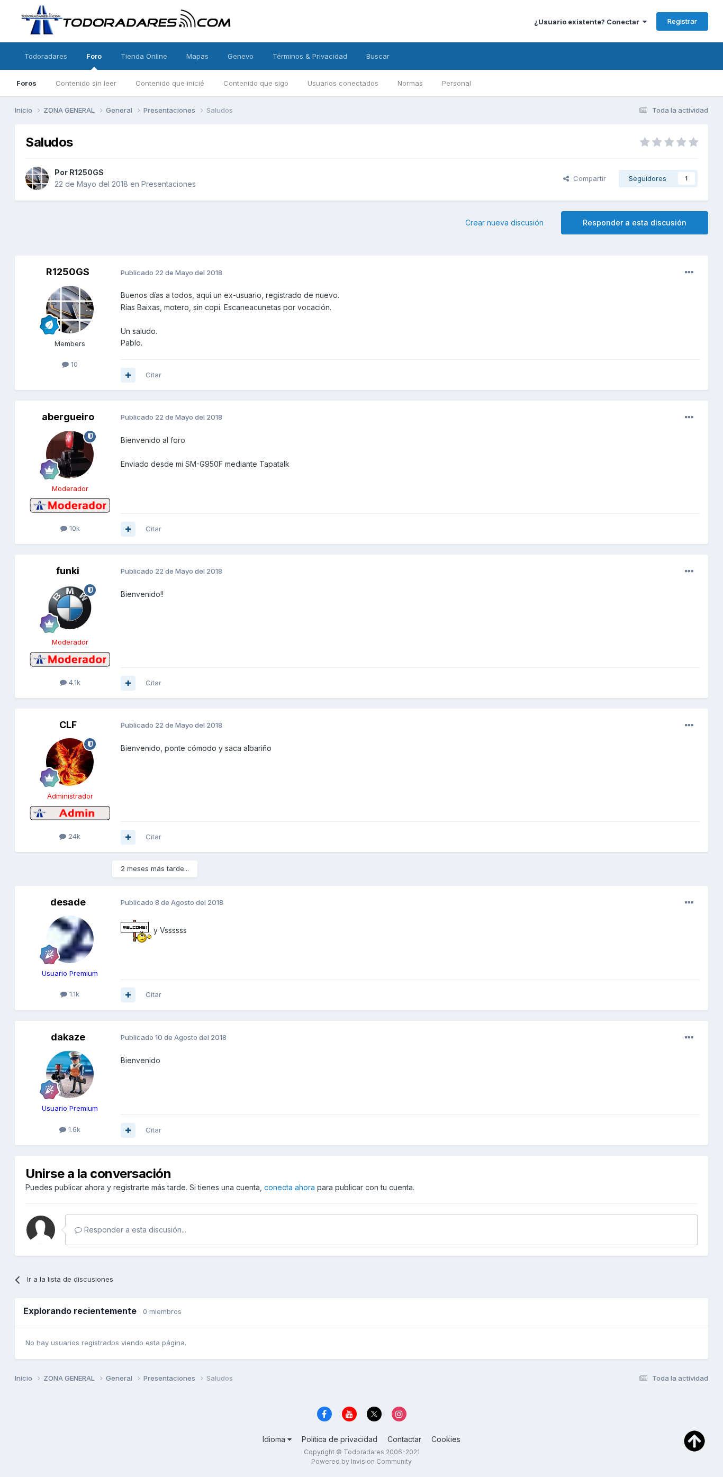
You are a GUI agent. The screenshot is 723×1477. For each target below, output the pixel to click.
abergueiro (68, 416)
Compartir (587, 178)
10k (73, 528)
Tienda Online (144, 56)
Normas (410, 83)
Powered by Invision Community (361, 1461)
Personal (456, 83)
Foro (94, 56)
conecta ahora (289, 1187)
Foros (26, 83)
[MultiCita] (128, 375)
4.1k (73, 682)
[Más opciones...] (689, 272)
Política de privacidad (339, 1439)
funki (67, 570)
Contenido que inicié (169, 83)
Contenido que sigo (255, 83)
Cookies (445, 1439)
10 (73, 364)
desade (68, 902)
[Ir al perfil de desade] (70, 939)
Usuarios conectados (343, 83)
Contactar (404, 1439)
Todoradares (45, 56)
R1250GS (86, 172)
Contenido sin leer (86, 83)
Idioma (275, 1439)
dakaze (68, 1037)
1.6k (73, 1129)
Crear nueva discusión (504, 222)
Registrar (682, 21)
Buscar (378, 56)
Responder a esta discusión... (134, 1229)
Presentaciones (168, 183)
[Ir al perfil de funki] (70, 608)
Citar (153, 374)
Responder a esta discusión (634, 222)
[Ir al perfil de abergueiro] (70, 454)
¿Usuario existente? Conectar (588, 21)
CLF (68, 724)
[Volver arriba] (694, 1440)
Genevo (241, 56)
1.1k (73, 994)
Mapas (197, 56)
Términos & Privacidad (310, 56)
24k (73, 836)
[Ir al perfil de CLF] (70, 762)
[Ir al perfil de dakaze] (70, 1074)
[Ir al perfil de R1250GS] (37, 178)
